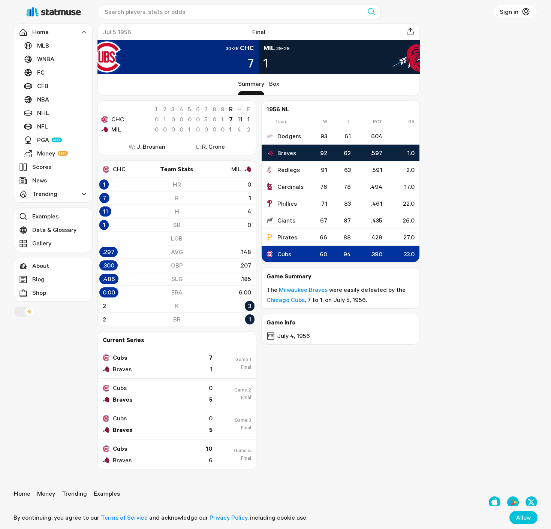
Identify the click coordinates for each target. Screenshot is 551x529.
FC (41, 72)
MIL (116, 129)
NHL (43, 113)
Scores (41, 167)
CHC (117, 119)
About (40, 266)
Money (46, 153)
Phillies (287, 203)
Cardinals (290, 186)
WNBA (45, 59)
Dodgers (289, 136)
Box (274, 83)
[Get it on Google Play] (513, 502)
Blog (38, 279)
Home (22, 493)
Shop (39, 292)
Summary (251, 83)
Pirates (287, 237)
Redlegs (288, 170)
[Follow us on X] (531, 502)
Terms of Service (124, 517)
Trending (74, 493)
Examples (45, 216)
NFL (42, 126)
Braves (286, 153)
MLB (43, 45)
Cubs (284, 254)
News (39, 180)
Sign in (509, 11)
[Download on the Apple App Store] (494, 502)
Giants (286, 220)
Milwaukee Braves (303, 289)
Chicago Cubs (286, 300)
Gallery (41, 243)
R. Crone (213, 146)
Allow (523, 517)
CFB (42, 86)
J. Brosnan (150, 146)
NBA (43, 99)
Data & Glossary (54, 230)
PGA (43, 140)
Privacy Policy (228, 517)
